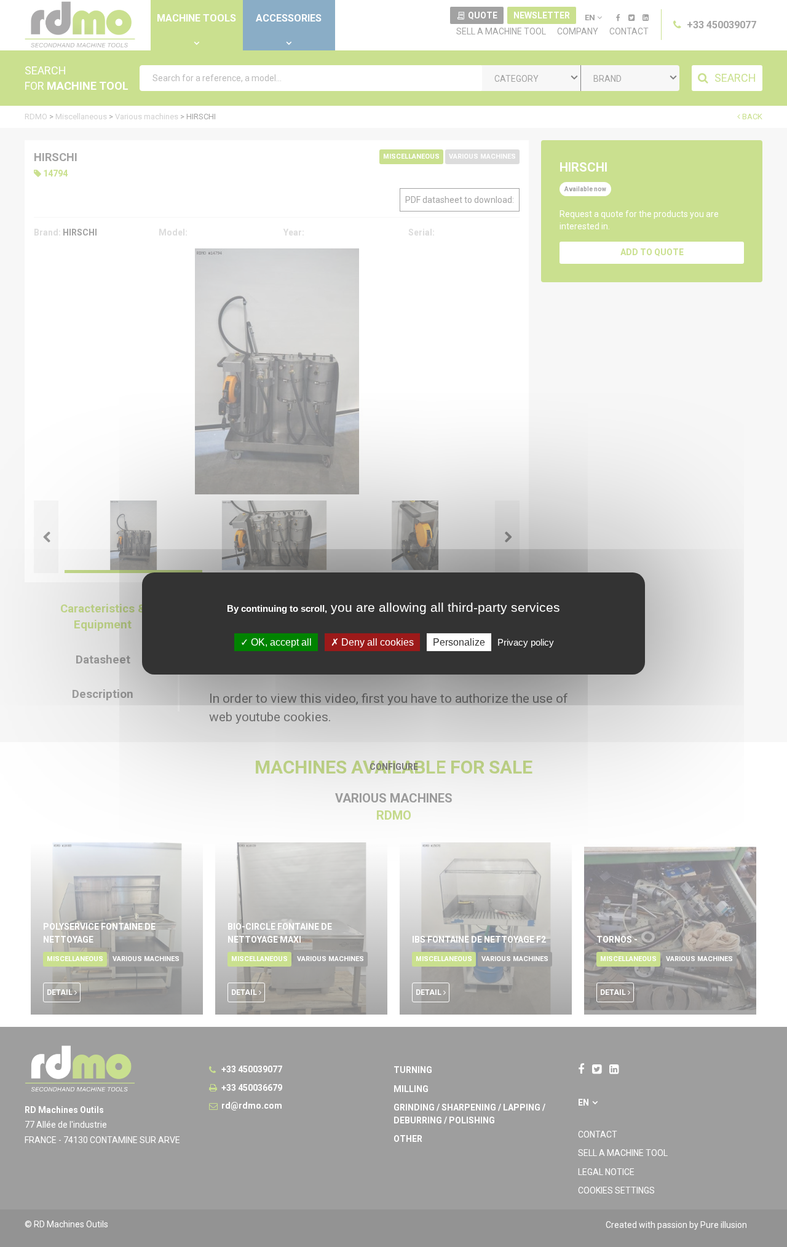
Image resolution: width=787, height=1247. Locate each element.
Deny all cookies (376, 642)
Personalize (459, 642)
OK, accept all (280, 642)
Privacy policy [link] (525, 642)
